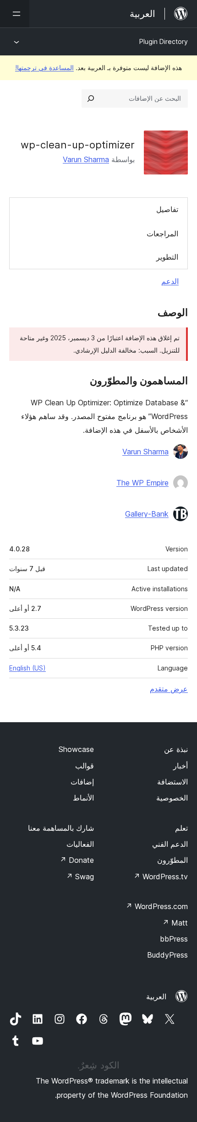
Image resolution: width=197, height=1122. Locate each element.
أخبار (180, 765)
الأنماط (83, 797)
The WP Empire (142, 482)
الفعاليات (80, 844)
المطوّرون (172, 860)
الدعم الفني (170, 844)
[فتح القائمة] (14, 13)
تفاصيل (167, 209)
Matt (175, 922)
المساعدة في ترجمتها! (44, 67)
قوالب (84, 765)
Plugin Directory (163, 41)
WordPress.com (157, 906)
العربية (156, 996)
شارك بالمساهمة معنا (61, 828)
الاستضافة (172, 781)
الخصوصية (172, 797)
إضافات (82, 781)
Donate (77, 860)
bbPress (174, 938)
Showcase (76, 749)
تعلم (181, 828)
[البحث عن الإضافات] (91, 98)
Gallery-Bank (147, 513)
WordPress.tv (160, 876)
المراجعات (162, 233)
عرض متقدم (169, 688)
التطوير (167, 256)
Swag (80, 876)
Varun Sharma (86, 159)
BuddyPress (167, 954)
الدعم (170, 281)
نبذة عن (176, 749)
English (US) (27, 668)
